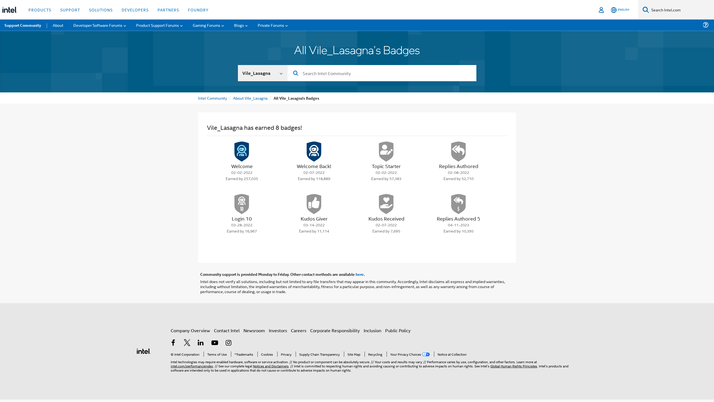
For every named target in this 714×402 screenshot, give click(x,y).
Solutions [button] (101, 10)
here (360, 274)
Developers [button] (135, 10)
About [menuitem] (58, 25)
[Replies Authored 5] (458, 204)
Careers (298, 330)
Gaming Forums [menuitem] (206, 25)
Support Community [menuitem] (22, 25)
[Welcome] (242, 152)
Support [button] (70, 10)
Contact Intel (227, 330)
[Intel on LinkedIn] (201, 343)
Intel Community (212, 98)
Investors (278, 330)
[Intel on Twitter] (187, 343)
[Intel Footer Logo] (144, 350)
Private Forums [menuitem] (271, 25)
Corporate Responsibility (335, 330)
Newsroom (254, 330)
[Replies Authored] (458, 152)
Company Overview (190, 330)
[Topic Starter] (386, 152)
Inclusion (372, 330)
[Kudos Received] (386, 204)
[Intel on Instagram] (228, 343)
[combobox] (382, 73)
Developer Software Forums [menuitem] (97, 25)
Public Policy (398, 330)
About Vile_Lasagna (250, 98)
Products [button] (39, 10)
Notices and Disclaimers (271, 365)
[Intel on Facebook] (173, 343)
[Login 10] (242, 204)
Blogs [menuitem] (239, 25)
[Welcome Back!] (314, 152)
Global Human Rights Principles (513, 365)
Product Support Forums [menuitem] (157, 25)
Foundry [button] (198, 10)
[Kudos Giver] (314, 204)
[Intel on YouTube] (214, 343)
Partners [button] (168, 10)
